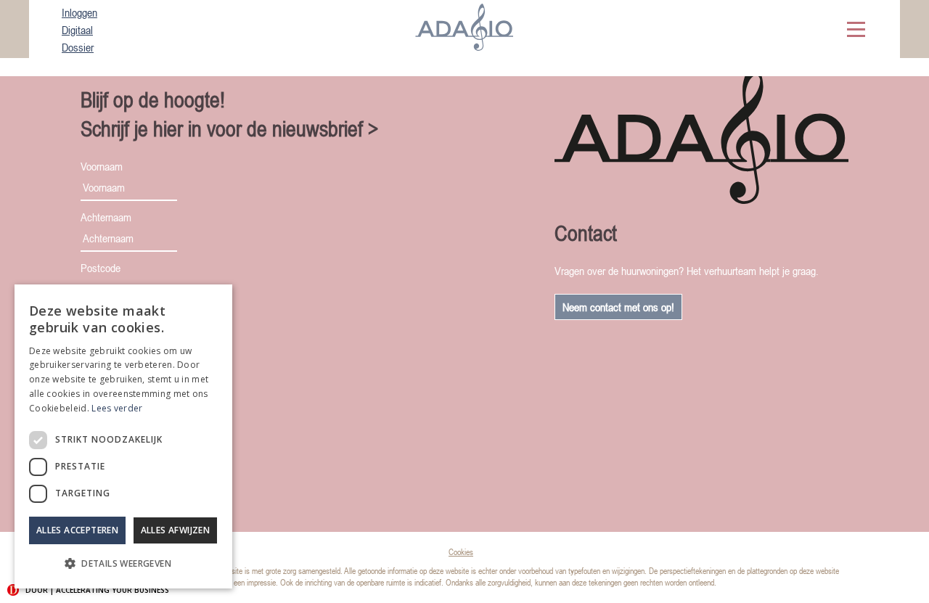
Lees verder (116, 408)
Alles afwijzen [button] (175, 530)
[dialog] (123, 436)
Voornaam (102, 166)
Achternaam (106, 216)
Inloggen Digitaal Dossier (79, 30)
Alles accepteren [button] (77, 530)
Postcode (100, 267)
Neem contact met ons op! (618, 306)
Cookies (461, 552)
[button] (123, 564)
